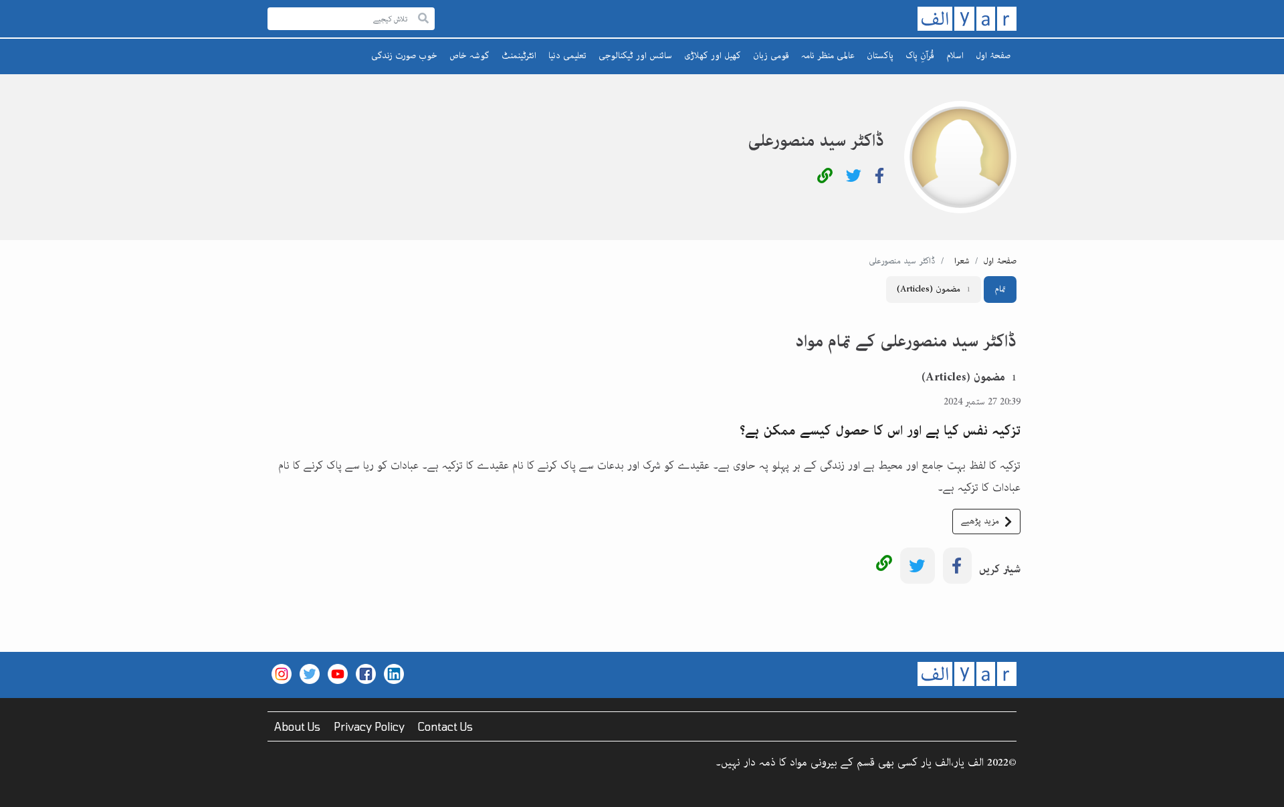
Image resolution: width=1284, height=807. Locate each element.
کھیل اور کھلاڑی (712, 55)
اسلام (955, 55)
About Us (297, 726)
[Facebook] (879, 178)
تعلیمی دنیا (567, 55)
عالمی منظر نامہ (828, 55)
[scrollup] (16, 790)
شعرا (962, 261)
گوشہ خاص (469, 55)
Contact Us (445, 726)
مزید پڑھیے (980, 521)
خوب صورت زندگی (404, 55)
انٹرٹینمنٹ (519, 55)
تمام (1000, 289)
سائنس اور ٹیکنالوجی (635, 55)
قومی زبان (771, 55)
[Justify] (423, 19)
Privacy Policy (369, 726)
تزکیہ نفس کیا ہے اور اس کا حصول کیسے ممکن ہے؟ (880, 430)
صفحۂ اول (993, 55)
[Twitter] (853, 178)
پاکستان (880, 55)
